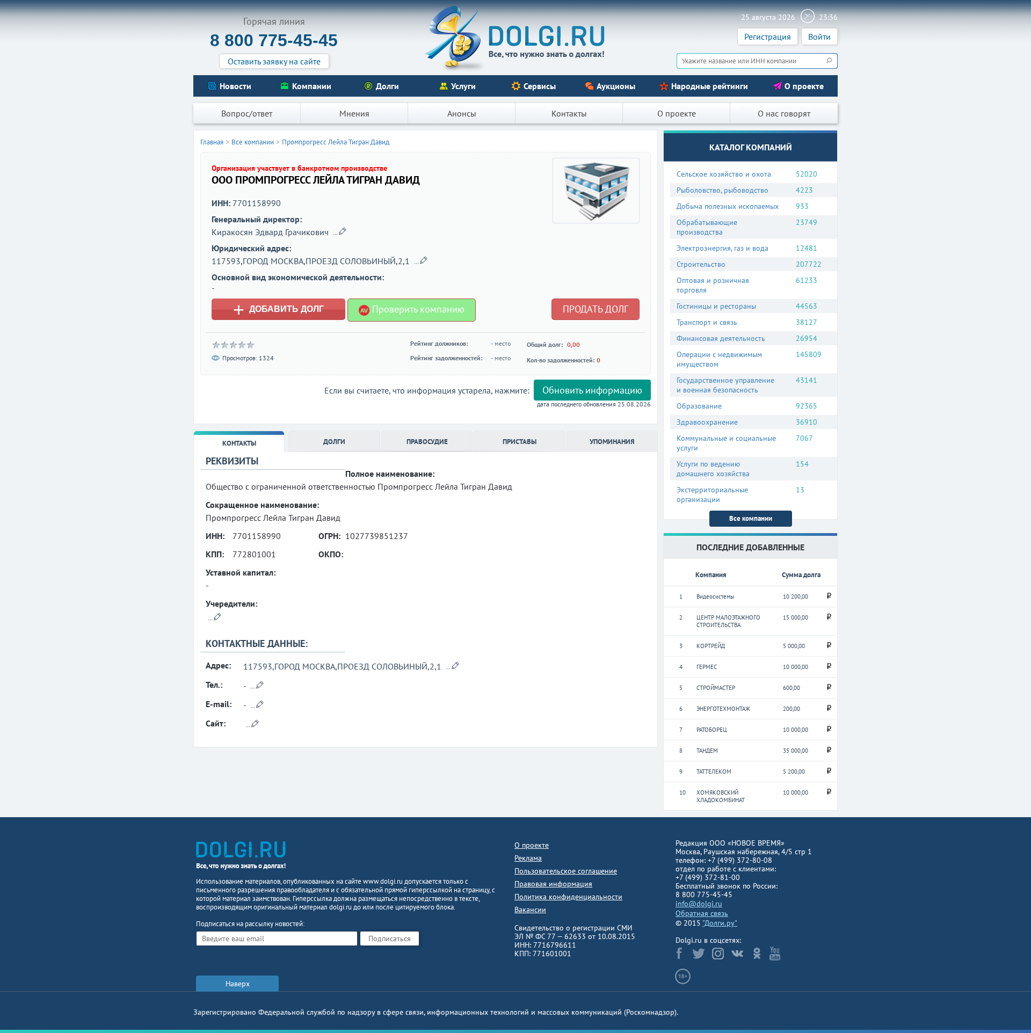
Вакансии (530, 909)
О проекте (804, 86)
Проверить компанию (416, 309)
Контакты (569, 113)
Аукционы (616, 86)
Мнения (354, 113)
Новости (235, 86)
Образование (699, 406)
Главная (211, 142)
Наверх (238, 983)
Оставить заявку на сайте (274, 61)
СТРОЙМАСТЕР (715, 688)
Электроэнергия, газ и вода (722, 248)
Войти (819, 36)
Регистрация (767, 36)
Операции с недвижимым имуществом (719, 359)
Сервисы (540, 86)
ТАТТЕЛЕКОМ (713, 771)
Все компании (750, 518)
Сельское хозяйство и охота (724, 174)
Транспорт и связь (707, 322)
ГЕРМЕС (706, 667)
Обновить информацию (592, 390)
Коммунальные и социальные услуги (726, 443)
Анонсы (461, 113)
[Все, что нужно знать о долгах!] (515, 38)
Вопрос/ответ (246, 113)
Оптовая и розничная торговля (713, 285)
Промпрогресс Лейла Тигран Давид (335, 142)
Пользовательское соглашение (565, 871)
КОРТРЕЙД (710, 646)
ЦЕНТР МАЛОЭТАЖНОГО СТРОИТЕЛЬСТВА (728, 621)
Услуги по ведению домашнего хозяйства (713, 468)
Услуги (463, 86)
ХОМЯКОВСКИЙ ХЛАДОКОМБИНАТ (720, 796)
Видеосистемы (715, 596)
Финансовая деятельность (721, 338)
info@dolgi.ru (699, 903)
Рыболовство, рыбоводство (722, 190)
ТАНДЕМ (707, 750)
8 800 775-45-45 (274, 40)
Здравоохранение (707, 422)
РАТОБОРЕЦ (711, 729)
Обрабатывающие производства (707, 227)
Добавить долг (278, 309)
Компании (311, 86)
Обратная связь (702, 913)
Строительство (701, 264)
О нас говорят (784, 113)
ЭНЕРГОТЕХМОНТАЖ (723, 708)
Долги (387, 86)
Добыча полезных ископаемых (728, 206)
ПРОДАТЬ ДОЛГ (595, 309)
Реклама (528, 858)
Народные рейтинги (709, 86)
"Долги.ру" (719, 923)
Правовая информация (553, 884)
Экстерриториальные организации (712, 494)
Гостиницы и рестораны (716, 306)
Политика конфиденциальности (568, 896)
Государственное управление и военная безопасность (725, 385)
